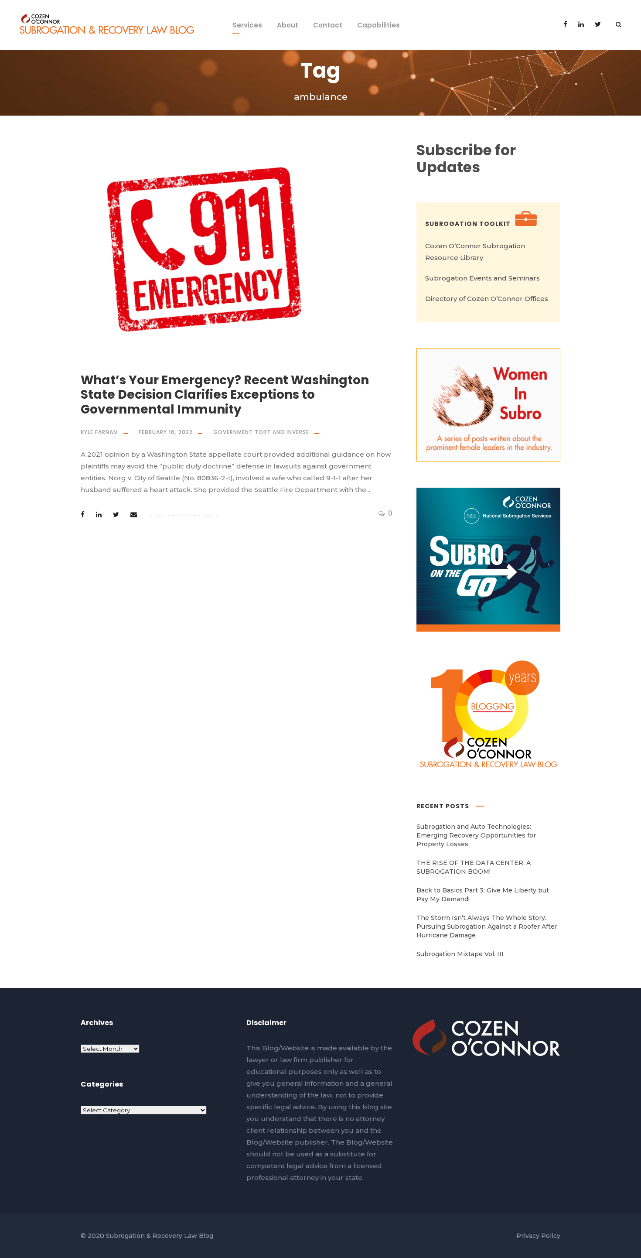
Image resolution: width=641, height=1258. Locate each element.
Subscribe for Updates (466, 159)
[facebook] (565, 24)
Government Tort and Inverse (261, 432)
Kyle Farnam (99, 432)
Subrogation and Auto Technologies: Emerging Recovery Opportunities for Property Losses (476, 835)
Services (247, 25)
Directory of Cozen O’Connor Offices (486, 298)
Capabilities (378, 25)
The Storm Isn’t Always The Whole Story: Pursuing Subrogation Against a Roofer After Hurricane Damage (486, 926)
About (287, 25)
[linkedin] (581, 24)
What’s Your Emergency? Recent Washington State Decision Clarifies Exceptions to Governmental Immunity (225, 395)
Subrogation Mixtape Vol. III (460, 954)
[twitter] (598, 24)
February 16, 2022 (166, 432)
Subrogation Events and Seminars (482, 278)
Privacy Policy (538, 1236)
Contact (327, 25)
